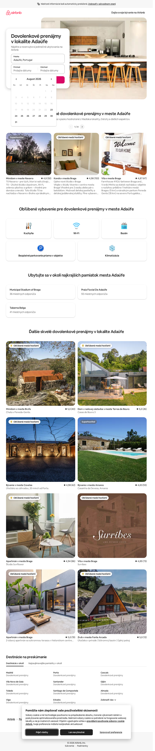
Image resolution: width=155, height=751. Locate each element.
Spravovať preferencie (111, 732)
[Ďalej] (82, 126)
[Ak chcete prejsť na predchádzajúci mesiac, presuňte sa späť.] (16, 79)
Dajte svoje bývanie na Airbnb (128, 12)
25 (22, 116)
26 (28, 116)
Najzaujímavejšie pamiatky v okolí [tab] (45, 663)
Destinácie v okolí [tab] (15, 663)
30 (51, 116)
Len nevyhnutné (76, 732)
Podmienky (82, 746)
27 (34, 116)
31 (16, 122)
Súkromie (69, 746)
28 (39, 116)
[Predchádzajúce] (70, 126)
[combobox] (37, 60)
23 (51, 109)
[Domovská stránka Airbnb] (13, 12)
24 (16, 116)
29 (45, 116)
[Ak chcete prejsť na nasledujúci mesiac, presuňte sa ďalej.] (51, 79)
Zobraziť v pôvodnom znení (102, 4)
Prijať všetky (42, 732)
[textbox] (24, 70)
